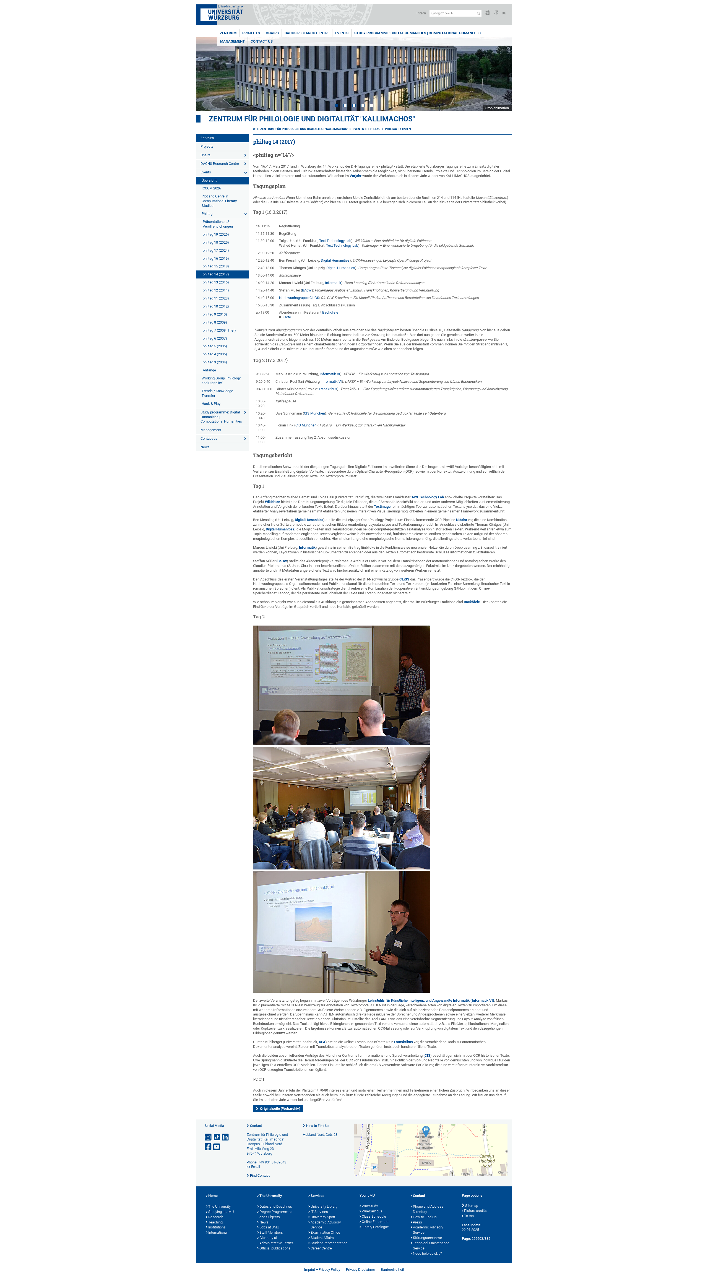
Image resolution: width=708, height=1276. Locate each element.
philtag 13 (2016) (216, 282)
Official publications (274, 1248)
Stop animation (497, 108)
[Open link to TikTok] (217, 1137)
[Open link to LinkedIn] (226, 1137)
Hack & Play (211, 404)
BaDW (282, 561)
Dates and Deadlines (275, 1206)
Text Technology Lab (335, 241)
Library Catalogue (375, 1227)
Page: (466, 1238)
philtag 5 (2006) (215, 346)
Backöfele (330, 312)
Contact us (262, 41)
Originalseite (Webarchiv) (280, 1108)
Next (502, 74)
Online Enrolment (375, 1222)
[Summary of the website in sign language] (496, 12)
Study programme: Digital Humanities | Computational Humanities (417, 33)
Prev (206, 74)
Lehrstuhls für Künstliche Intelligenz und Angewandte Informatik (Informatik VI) (431, 1000)
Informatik (333, 283)
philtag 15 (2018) (216, 266)
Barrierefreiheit (392, 1269)
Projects (251, 33)
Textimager (383, 506)
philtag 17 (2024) (216, 250)
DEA (322, 1042)
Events (341, 33)
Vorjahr (355, 176)
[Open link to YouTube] (217, 1147)
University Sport (323, 1217)
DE (504, 13)
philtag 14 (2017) (216, 274)
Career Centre (321, 1248)
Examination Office (325, 1232)
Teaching (215, 1222)
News (205, 447)
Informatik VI (330, 374)
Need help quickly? (427, 1253)
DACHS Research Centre (307, 33)
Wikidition (272, 502)
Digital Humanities (335, 260)
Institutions (217, 1227)
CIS (427, 1055)
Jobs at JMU (269, 1227)
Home (213, 1196)
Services (317, 1196)
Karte (287, 317)
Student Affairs (322, 1238)
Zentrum (228, 33)
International (218, 1232)
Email (255, 1167)
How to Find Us (317, 1126)
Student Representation (329, 1243)
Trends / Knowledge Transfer (217, 393)
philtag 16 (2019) (216, 258)
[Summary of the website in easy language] (487, 12)
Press (417, 1222)
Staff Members (271, 1232)
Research (215, 1217)
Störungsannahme (427, 1238)
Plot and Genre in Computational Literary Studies (219, 201)
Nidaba (461, 520)
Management (232, 41)
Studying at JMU (221, 1212)
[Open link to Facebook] (208, 1147)
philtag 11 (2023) (216, 298)
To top (469, 1216)
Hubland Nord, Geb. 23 (320, 1134)
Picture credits (475, 1211)
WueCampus (372, 1211)
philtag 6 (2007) (215, 338)
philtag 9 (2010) (215, 314)
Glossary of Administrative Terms (276, 1240)
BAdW (307, 290)
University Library (324, 1206)
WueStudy (370, 1206)
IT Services (319, 1212)
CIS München (314, 413)
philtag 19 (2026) (216, 234)
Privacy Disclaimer (360, 1269)
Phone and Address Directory (428, 1209)
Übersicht (209, 180)
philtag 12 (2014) (216, 290)
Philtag (207, 214)
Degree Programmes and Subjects (275, 1214)
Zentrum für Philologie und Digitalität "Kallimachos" (312, 119)
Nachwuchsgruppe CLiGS (299, 298)
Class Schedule (374, 1216)
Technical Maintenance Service (431, 1245)
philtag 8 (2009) (215, 322)
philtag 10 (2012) (216, 306)
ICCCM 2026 (211, 188)
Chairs (272, 33)
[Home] (254, 129)
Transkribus (327, 389)
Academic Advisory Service (326, 1225)
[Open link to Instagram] (208, 1137)
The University (219, 1206)
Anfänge (209, 370)
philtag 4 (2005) (215, 354)
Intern (421, 13)
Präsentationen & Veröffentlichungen (218, 224)
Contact (256, 1126)
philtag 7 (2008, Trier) (219, 330)
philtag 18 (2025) (216, 242)
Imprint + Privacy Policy (322, 1269)
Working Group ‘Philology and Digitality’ (221, 380)
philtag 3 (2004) (215, 362)
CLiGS (404, 579)
